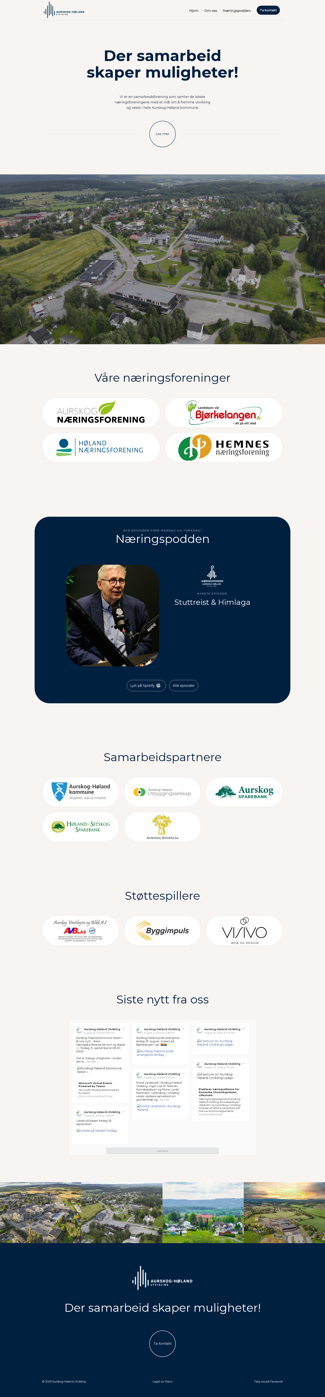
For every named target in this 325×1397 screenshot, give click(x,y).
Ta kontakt (268, 10)
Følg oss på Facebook (268, 1381)
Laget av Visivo (162, 1381)
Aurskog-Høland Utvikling (102, 1029)
